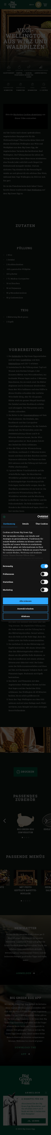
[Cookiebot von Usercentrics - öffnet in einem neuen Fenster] (36, 517)
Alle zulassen (25, 601)
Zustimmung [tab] (9, 523)
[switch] (44, 574)
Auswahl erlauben (25, 608)
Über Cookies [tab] (42, 523)
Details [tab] (25, 523)
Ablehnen (25, 616)
